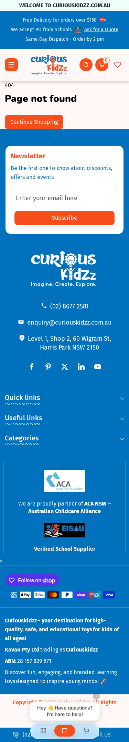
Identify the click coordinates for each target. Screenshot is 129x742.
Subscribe (64, 218)
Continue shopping (34, 122)
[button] (86, 64)
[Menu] (11, 64)
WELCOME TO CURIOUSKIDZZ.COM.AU (64, 5)
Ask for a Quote (101, 30)
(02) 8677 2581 (69, 306)
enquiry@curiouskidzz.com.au (69, 322)
